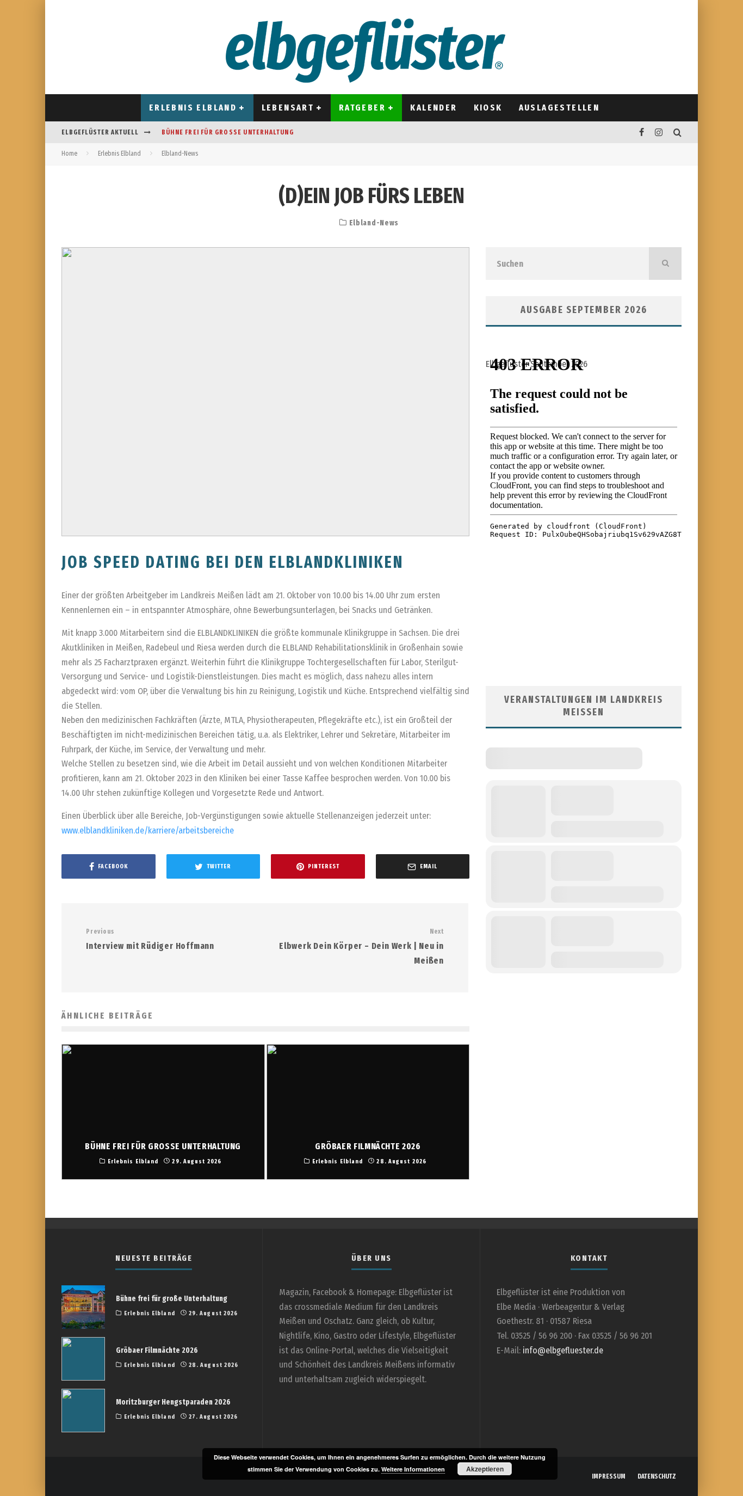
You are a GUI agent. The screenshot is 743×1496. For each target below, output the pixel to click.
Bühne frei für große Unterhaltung (228, 132)
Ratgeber (362, 107)
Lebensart (288, 107)
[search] (665, 263)
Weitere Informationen (413, 1469)
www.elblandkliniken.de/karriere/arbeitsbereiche (147, 830)
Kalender (433, 107)
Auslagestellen (559, 107)
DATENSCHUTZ (656, 1476)
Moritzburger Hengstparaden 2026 (173, 1402)
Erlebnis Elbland (193, 107)
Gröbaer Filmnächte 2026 (157, 1350)
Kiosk (488, 107)
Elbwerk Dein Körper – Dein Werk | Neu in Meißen (361, 946)
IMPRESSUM (609, 1476)
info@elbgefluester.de (563, 1350)
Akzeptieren (485, 1469)
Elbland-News (374, 223)
